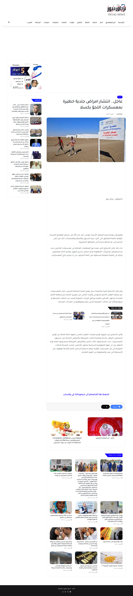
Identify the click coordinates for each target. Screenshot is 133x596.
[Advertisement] (66, 42)
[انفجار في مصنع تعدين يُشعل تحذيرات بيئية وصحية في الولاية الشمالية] (86, 558)
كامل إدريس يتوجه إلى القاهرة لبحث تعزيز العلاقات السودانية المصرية (19, 154)
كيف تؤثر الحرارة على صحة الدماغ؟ (113, 542)
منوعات (46, 23)
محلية (95, 23)
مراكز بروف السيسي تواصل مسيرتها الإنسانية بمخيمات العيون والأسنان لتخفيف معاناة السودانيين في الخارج (61, 544)
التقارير (79, 23)
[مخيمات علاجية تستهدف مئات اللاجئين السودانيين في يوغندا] (61, 465)
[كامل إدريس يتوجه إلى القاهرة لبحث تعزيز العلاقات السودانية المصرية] (35, 155)
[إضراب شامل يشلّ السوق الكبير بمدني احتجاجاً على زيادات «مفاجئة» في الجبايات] (35, 133)
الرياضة (38, 23)
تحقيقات (55, 23)
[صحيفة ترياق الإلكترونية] (116, 9)
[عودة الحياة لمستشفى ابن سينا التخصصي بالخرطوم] (79, 316)
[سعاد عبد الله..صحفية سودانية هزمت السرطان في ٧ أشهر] (61, 507)
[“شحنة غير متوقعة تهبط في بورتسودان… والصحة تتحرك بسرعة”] (61, 558)
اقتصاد (63, 23)
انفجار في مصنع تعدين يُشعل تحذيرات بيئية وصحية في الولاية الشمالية (88, 568)
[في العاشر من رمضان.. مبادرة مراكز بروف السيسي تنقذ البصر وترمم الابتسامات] (86, 533)
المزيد (30, 23)
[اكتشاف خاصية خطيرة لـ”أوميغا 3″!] (111, 558)
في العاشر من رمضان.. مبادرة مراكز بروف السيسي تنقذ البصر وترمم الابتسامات (87, 544)
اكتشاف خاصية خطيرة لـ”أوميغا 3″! (112, 566)
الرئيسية (121, 23)
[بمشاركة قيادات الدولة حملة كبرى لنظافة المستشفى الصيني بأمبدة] (111, 465)
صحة (119, 97)
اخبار (101, 23)
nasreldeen (119, 114)
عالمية (87, 23)
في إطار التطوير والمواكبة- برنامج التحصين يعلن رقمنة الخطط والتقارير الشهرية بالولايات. (86, 517)
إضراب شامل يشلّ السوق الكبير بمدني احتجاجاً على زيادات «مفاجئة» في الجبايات (19, 132)
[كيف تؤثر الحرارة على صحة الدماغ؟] (111, 533)
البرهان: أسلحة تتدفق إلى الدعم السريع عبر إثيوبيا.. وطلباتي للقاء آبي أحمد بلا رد (19, 189)
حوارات (71, 23)
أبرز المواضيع (110, 23)
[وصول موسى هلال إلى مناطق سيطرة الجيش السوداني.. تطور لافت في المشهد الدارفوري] (35, 165)
